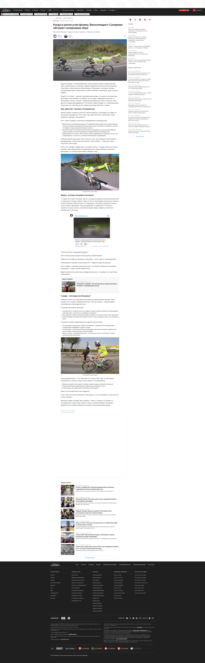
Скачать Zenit (117, 595)
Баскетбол (53, 595)
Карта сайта (151, 564)
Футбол (53, 575)
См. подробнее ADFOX (121, 638)
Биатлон (53, 585)
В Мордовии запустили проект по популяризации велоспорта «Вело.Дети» (139, 105)
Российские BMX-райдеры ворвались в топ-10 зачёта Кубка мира (139, 87)
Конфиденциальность (125, 564)
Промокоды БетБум (98, 593)
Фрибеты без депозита (78, 582)
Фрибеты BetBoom (97, 608)
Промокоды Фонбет (98, 585)
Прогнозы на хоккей (140, 577)
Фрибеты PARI (96, 600)
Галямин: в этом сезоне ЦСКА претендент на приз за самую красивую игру (139, 60)
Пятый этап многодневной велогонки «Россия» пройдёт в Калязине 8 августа (139, 125)
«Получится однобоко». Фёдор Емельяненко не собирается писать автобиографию (138, 30)
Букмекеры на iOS (76, 600)
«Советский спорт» (70, 412)
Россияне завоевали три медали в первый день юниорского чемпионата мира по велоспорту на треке (139, 80)
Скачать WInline (118, 577)
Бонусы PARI (96, 580)
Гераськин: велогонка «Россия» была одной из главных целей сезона (138, 112)
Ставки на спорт (76, 571)
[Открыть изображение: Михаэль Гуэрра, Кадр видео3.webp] (90, 355)
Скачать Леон (117, 587)
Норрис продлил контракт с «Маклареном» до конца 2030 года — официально (138, 54)
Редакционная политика (110, 564)
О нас (77, 564)
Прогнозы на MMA (139, 585)
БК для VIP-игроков (77, 593)
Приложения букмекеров (120, 571)
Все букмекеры (76, 587)
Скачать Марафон (118, 585)
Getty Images (136, 630)
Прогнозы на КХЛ (139, 590)
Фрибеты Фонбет (97, 603)
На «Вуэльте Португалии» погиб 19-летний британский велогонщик (139, 99)
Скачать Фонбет (118, 582)
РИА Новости (143, 630)
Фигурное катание (55, 582)
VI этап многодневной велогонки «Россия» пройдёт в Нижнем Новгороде (140, 93)
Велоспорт (56, 20)
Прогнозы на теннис (140, 580)
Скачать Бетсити (118, 590)
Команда (91, 564)
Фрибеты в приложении (78, 577)
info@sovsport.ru (73, 634)
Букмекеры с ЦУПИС (77, 595)
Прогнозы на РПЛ (139, 587)
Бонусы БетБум (97, 577)
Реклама (98, 564)
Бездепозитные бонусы (78, 580)
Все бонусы (75, 575)
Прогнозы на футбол (140, 575)
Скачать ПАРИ (117, 575)
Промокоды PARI (97, 587)
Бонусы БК (95, 571)
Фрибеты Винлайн (97, 605)
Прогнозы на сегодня (141, 571)
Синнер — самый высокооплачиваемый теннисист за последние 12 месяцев (139, 47)
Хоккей (52, 577)
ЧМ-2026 (53, 598)
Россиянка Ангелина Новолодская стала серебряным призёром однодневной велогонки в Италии (139, 118)
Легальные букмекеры (78, 590)
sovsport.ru (139, 627)
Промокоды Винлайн (98, 590)
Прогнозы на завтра (140, 593)
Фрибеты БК (96, 598)
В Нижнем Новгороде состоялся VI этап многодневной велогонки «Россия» (139, 73)
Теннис (52, 580)
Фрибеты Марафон (97, 611)
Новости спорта (55, 571)
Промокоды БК (97, 582)
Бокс (52, 587)
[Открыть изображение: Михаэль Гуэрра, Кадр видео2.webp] (90, 172)
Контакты (83, 564)
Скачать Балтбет (118, 598)
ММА (52, 590)
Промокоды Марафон (98, 595)
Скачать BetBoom (118, 580)
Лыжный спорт (55, 593)
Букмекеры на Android (78, 598)
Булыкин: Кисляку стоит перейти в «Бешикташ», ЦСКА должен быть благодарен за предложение (137, 38)
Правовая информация (139, 564)
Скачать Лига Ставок (119, 593)
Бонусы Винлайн (97, 575)
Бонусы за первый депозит (79, 585)
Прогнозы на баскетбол (141, 582)
